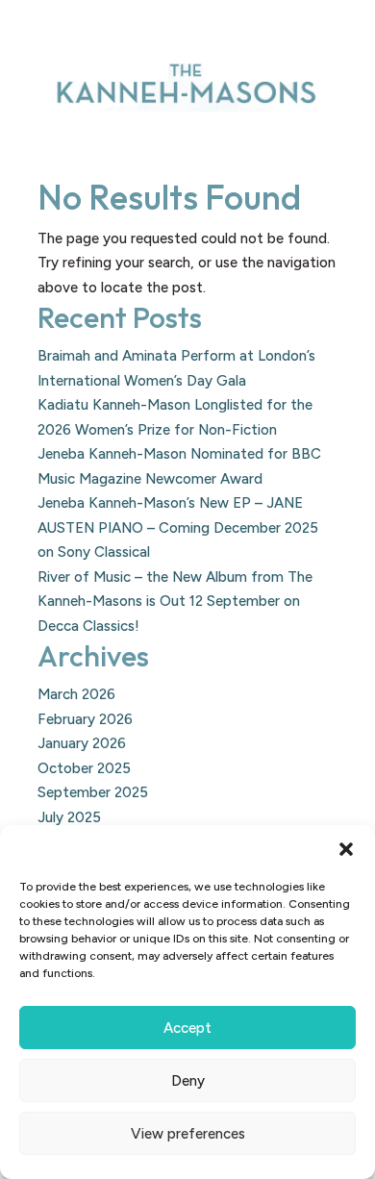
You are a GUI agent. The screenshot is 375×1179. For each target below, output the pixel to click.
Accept (187, 1028)
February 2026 (85, 719)
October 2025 (84, 768)
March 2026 (76, 694)
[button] (346, 849)
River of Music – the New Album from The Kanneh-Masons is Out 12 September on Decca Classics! (175, 601)
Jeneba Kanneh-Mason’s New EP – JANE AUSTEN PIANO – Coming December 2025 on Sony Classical (178, 527)
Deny (188, 1081)
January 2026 (82, 743)
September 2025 (93, 792)
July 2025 (69, 817)
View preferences (188, 1133)
